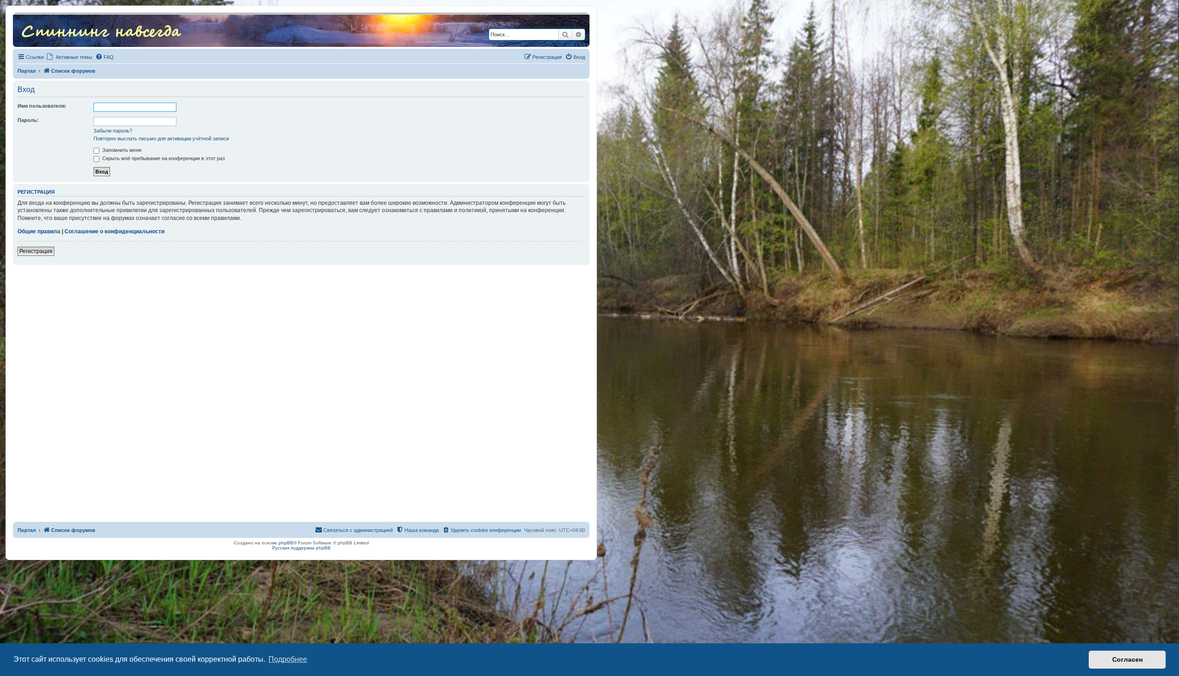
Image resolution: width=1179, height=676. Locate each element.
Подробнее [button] (287, 659)
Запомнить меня (121, 150)
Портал (27, 71)
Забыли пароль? (112, 130)
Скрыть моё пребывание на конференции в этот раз (163, 158)
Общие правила (39, 231)
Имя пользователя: (42, 106)
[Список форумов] (101, 30)
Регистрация (36, 251)
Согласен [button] (1127, 659)
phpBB (286, 542)
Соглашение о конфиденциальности (114, 231)
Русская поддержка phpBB (301, 547)
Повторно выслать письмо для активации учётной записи (161, 138)
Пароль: (28, 120)
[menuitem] (104, 57)
